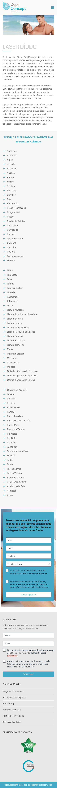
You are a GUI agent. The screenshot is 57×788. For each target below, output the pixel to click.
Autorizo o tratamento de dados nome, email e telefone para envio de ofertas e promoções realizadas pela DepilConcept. (29, 584)
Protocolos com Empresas (15, 697)
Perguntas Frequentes (13, 691)
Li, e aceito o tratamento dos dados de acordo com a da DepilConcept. (30, 653)
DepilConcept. (16, 576)
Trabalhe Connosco (12, 709)
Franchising (8, 703)
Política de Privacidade (19, 653)
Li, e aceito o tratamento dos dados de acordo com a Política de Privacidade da (28, 573)
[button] (52, 7)
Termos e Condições (12, 722)
